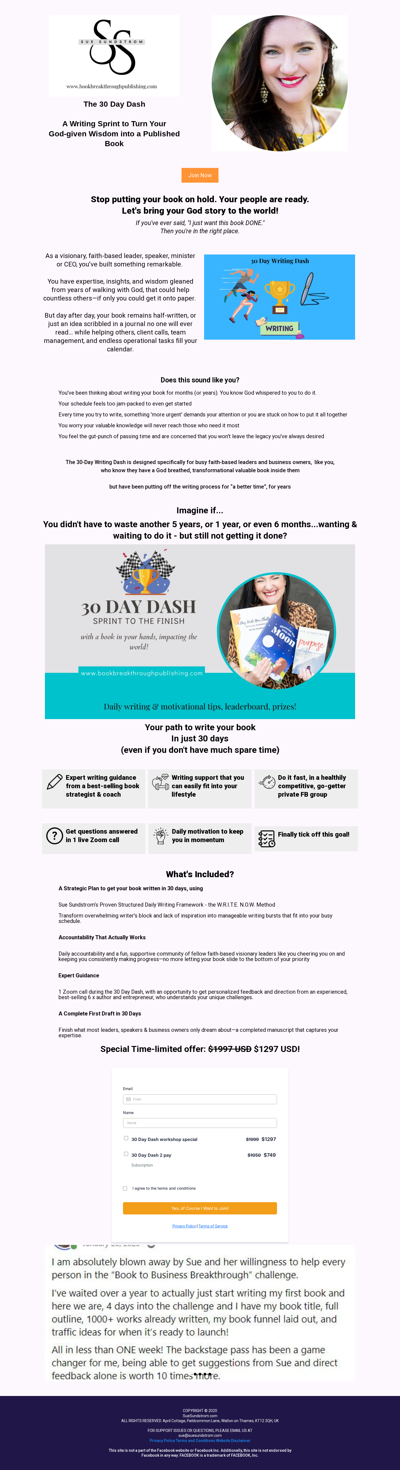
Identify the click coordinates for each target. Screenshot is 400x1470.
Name (128, 1112)
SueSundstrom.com (200, 1416)
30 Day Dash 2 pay (151, 1155)
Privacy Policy (184, 1226)
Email (128, 1088)
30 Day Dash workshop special (164, 1139)
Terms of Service (213, 1226)
